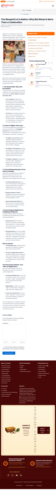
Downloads (41, 371)
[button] (49, 63)
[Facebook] (8, 475)
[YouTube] (16, 475)
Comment (6, 323)
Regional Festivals (6, 381)
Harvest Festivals (6, 375)
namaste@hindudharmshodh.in (28, 399)
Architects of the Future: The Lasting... (37, 37)
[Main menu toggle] (53, 6)
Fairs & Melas (42, 369)
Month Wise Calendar (25, 371)
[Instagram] (12, 475)
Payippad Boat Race (41, 81)
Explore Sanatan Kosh (42, 430)
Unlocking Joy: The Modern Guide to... (37, 51)
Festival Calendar (43, 365)
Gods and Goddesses (44, 373)
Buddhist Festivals (6, 365)
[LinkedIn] (21, 475)
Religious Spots (42, 375)
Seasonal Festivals (6, 379)
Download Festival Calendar (48, 1)
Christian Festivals (6, 367)
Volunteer (4, 388)
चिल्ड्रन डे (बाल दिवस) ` (33, 53)
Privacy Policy (19, 485)
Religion (22, 365)
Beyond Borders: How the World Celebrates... (39, 45)
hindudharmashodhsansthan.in (28, 397)
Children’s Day (31, 56)
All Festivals (4, 383)
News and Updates (6, 394)
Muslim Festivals (6, 371)
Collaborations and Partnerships (9, 392)
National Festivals (6, 377)
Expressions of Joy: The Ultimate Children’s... (39, 43)
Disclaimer (39, 485)
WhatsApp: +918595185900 (27, 401)
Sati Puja (38, 73)
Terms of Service (29, 485)
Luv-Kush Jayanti (10, 1)
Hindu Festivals (5, 369)
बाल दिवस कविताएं (32, 40)
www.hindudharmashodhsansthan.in (17, 468)
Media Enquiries (6, 396)
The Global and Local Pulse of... (36, 48)
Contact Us (23, 402)
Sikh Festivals (5, 373)
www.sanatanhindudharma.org (43, 466)
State (21, 367)
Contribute (4, 390)
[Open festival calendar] (46, 63)
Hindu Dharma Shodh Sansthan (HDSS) (32, 482)
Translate (26, 14)
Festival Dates (42, 367)
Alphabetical (23, 369)
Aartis (40, 377)
